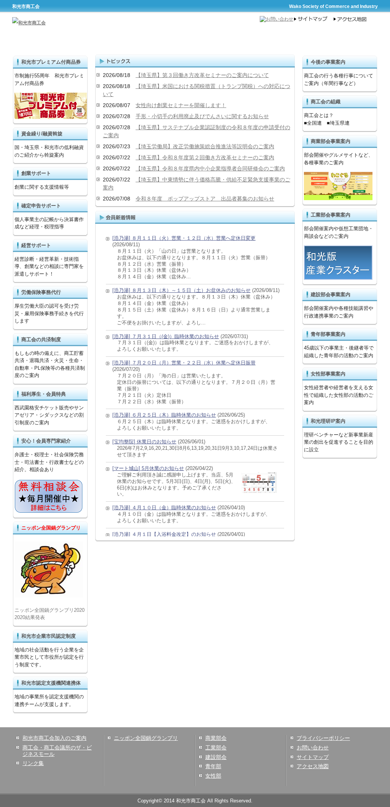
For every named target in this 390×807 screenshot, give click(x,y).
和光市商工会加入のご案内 (54, 738)
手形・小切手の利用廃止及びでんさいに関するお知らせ (202, 116)
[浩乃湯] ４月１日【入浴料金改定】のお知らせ (164, 534)
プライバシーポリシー (323, 738)
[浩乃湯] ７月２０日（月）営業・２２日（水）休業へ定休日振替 (184, 363)
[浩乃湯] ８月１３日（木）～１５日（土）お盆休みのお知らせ (181, 290)
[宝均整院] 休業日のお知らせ (144, 441)
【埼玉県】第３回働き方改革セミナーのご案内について (202, 75)
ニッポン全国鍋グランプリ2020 (49, 610)
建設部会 (216, 757)
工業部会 (216, 747)
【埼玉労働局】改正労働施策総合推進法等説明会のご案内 (205, 146)
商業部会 (216, 738)
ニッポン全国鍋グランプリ (146, 738)
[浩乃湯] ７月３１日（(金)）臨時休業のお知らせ (165, 336)
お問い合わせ (313, 747)
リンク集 (33, 763)
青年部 (213, 766)
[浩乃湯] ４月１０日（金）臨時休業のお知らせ (164, 507)
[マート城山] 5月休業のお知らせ (148, 468)
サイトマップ (313, 757)
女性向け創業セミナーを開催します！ (181, 105)
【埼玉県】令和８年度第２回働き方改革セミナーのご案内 (205, 157)
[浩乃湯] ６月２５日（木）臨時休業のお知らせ (164, 415)
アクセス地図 (313, 766)
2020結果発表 (29, 617)
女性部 (213, 776)
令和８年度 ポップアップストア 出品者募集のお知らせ (205, 199)
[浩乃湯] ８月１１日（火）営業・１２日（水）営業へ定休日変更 (184, 238)
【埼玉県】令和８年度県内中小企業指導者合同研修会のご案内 (210, 168)
